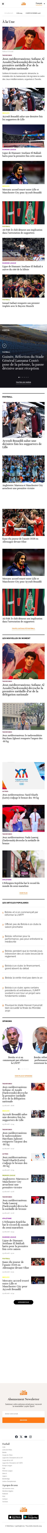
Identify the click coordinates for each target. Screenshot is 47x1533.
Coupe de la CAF (7, 1460)
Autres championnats (9, 1481)
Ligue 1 (4, 1476)
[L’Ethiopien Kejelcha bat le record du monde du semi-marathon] (38, 1221)
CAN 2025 (19, 13)
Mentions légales (7, 1491)
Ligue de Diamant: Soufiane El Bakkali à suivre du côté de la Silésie (22, 268)
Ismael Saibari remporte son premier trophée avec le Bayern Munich (21, 305)
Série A (4, 1473)
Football (6, 1258)
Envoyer (23, 1420)
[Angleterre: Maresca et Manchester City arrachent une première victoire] (38, 1178)
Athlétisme (7, 1218)
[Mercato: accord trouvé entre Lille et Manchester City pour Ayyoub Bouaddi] (38, 1280)
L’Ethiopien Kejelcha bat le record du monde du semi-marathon (21, 885)
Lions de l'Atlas (7, 1450)
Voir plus (23, 893)
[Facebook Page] (16, 1436)
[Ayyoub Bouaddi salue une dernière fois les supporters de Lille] (38, 1114)
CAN (3, 1447)
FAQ (3, 1496)
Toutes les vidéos (23, 382)
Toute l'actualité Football (23, 628)
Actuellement (8, 13)
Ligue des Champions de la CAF (12, 1458)
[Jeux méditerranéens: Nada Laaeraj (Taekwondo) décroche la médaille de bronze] (38, 1200)
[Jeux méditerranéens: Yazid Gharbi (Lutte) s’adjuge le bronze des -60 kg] (38, 1157)
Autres (5, 1154)
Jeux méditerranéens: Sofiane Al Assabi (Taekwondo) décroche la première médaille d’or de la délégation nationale (23, 63)
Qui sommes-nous (8, 1488)
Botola (4, 1452)
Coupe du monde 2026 (33, 13)
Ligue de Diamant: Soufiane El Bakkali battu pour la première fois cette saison (22, 154)
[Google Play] (31, 1517)
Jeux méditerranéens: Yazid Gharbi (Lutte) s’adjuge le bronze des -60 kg (20, 796)
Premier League (8, 1175)
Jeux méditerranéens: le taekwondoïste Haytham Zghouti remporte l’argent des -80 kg (22, 738)
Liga (3, 1468)
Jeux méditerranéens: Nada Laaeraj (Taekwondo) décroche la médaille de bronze (20, 840)
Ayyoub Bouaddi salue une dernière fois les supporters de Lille (22, 118)
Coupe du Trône (7, 1455)
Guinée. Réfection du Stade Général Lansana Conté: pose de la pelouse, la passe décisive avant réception (23, 362)
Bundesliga (6, 1479)
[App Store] (15, 1517)
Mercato (5, 1111)
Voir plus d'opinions (23, 1076)
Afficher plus (23, 1302)
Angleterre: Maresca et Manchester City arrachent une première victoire (22, 487)
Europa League (7, 1465)
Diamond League (9, 1237)
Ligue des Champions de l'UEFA (12, 1463)
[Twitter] (21, 1436)
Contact (4, 1499)
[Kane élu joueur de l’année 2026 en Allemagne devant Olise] (38, 1262)
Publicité (5, 1494)
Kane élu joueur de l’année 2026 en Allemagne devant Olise (20, 540)
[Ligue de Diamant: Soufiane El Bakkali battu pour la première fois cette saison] (38, 1240)
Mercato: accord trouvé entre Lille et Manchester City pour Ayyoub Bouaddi (22, 191)
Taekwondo (7, 1084)
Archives (5, 1501)
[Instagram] (30, 1436)
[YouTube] (25, 1436)
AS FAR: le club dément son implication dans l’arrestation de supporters (22, 231)
